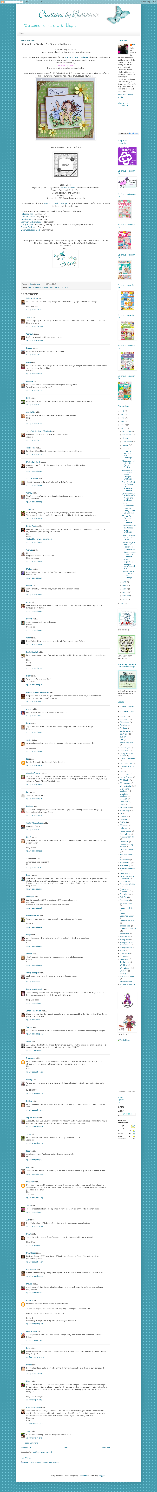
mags (28, 935)
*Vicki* (29, 1042)
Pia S (28, 1168)
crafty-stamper (32, 973)
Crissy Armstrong (127, 767)
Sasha (28, 510)
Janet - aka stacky (33, 1011)
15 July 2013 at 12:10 (34, 471)
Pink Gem (124, 897)
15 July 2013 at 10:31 (34, 374)
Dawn (28, 1234)
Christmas (124, 751)
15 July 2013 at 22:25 (34, 946)
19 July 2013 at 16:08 (34, 1324)
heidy (28, 676)
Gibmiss (29, 550)
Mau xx (29, 1284)
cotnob (29, 954)
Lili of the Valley (126, 850)
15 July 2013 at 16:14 (34, 668)
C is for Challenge (29, 227)
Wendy (29, 493)
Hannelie (29, 382)
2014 (122, 425)
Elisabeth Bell (125, 808)
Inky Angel (30, 1058)
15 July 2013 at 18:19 (34, 751)
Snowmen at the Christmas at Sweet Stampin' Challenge (129, 475)
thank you (124, 959)
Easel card (124, 802)
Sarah (28, 1431)
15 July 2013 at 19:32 (34, 830)
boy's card (124, 734)
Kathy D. (29, 1301)
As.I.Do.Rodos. (32, 479)
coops (28, 740)
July (124, 449)
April (125, 589)
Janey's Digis (125, 834)
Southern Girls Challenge (32, 222)
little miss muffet (127, 855)
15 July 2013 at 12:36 (34, 519)
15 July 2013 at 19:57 (34, 868)
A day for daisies (127, 707)
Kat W (28, 837)
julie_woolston (32, 298)
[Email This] (46, 284)
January (126, 599)
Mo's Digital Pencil (46, 287)
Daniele (29, 586)
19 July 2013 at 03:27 (34, 1262)
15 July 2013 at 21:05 (34, 889)
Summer (123, 956)
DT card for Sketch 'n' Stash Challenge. (127, 519)
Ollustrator (83, 1476)
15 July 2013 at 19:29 (34, 815)
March (125, 592)
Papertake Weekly (127, 884)
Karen (28, 1381)
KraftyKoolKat (32, 652)
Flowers (123, 816)
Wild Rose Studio (127, 977)
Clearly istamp (27, 219)
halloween (124, 828)
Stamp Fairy (125, 940)
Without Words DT (127, 985)
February (126, 596)
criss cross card (126, 764)
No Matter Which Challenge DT (127, 878)
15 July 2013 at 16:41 (34, 685)
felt (121, 814)
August (126, 445)
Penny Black (125, 894)
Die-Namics (124, 780)
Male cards (124, 860)
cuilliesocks (30, 448)
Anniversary (125, 719)
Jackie (28, 1134)
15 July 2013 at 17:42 (34, 732)
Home (22, 33)
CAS (121, 740)
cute (122, 771)
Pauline (29, 1101)
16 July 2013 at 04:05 (34, 1093)
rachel (28, 602)
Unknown (30, 1182)
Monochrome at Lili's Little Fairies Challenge (128, 464)
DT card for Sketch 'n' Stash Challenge (127, 455)
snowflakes (124, 934)
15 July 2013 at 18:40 (34, 785)
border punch (125, 731)
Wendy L (29, 334)
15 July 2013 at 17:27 (34, 716)
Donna (29, 1365)
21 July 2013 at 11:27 (34, 1374)
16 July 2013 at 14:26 (34, 1160)
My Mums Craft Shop (65, 65)
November (127, 435)
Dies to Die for (126, 786)
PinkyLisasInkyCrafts (34, 989)
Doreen (29, 348)
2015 (122, 421)
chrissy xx (30, 897)
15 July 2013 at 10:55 (34, 424)
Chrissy (29, 1080)
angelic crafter (32, 1118)
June (125, 582)
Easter (122, 805)
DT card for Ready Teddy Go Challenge (128, 511)
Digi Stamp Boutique (124, 790)
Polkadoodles (27, 214)
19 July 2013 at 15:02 (34, 1293)
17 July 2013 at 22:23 (34, 1212)
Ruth (28, 398)
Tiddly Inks (124, 962)
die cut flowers (33, 287)
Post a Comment (31, 1443)
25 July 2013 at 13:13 (34, 1438)
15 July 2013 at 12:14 (34, 485)
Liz (27, 759)
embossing (124, 811)
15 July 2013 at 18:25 (34, 766)
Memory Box (125, 863)
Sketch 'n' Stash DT (61, 287)
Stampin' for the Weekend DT (126, 944)
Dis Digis (123, 799)
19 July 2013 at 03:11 (34, 1245)
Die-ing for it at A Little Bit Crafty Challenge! (128, 575)
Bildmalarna (124, 722)
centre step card (126, 743)
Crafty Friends (27, 225)
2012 (122, 604)
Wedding (123, 965)
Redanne (29, 806)
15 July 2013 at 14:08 (34, 611)
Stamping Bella (126, 948)
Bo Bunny (124, 728)
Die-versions (125, 783)
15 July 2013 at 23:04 (34, 1034)
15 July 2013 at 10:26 (34, 355)
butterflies (124, 737)
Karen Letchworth (33, 1408)
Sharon (29, 317)
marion (29, 709)
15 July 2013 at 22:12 (34, 927)
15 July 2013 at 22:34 (34, 965)
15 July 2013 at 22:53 (34, 1020)
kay (27, 792)
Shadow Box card (127, 921)
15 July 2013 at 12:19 (34, 502)
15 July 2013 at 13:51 (34, 595)
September (127, 442)
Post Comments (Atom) (42, 1452)
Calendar (128, 1092)
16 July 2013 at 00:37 (34, 1051)
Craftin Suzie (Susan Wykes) (37, 693)
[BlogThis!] (48, 284)
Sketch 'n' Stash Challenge (76, 57)
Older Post (105, 1448)
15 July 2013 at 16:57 (34, 701)
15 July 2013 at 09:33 (34, 326)
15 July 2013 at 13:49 (34, 578)
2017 (122, 414)
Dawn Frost (31, 1253)
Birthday (123, 725)
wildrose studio (126, 982)
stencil (122, 951)
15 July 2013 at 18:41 (34, 799)
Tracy (28, 1206)
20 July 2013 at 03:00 (35, 1357)
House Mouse (125, 831)
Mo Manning (125, 866)
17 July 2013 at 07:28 (34, 1198)
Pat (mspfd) (31, 1270)
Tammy (29, 1027)
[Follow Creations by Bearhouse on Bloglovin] (128, 135)
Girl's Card (124, 825)
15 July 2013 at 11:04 (34, 454)
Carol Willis (30, 412)
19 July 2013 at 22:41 (34, 1341)
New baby (124, 874)
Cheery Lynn (125, 748)
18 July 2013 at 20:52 (34, 1226)
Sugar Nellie (125, 953)
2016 (122, 418)
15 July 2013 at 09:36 (34, 341)
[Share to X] (50, 284)
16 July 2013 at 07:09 (34, 1143)
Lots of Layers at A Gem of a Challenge (129, 554)
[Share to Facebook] (53, 284)
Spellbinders (125, 937)
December (127, 431)
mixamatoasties (32, 916)
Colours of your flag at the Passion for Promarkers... (128, 546)
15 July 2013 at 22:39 (34, 1003)
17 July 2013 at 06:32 (34, 1174)
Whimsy (123, 971)
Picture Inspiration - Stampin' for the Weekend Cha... (128, 564)
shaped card (125, 926)
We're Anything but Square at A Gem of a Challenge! (128, 497)
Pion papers (125, 900)
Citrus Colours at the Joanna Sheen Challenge (129, 529)
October (126, 438)
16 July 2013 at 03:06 (34, 1072)
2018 (122, 411)
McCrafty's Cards (33, 462)
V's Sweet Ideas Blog (30, 230)
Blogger (102, 1476)
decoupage (124, 774)
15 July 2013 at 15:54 (34, 644)
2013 (122, 428)
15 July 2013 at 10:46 (34, 390)
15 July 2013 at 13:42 (34, 561)
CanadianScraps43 (33, 773)
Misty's (29, 569)
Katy (28, 1348)
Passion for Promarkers (124, 890)
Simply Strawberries (128, 504)
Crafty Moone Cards (34, 823)
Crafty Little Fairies (127, 759)
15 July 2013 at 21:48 (34, 908)
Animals (123, 716)
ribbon (122, 913)
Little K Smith (31, 1332)
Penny (28, 875)
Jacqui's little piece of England (38, 431)
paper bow (124, 881)
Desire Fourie (31, 526)
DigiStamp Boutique (124, 795)
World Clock (127, 1114)
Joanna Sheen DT (127, 837)
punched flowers (126, 903)
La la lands (124, 842)
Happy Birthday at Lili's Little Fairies (128, 537)
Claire (28, 363)
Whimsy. (123, 974)
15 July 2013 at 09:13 (34, 310)
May (125, 586)
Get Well (123, 822)
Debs (28, 723)
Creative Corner (28, 217)
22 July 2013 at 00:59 (35, 1400)
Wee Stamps (125, 968)
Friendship (124, 819)
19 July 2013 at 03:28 (34, 1276)
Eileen (28, 1151)
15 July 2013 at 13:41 (34, 542)
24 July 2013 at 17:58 (34, 1424)
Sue (133, 45)
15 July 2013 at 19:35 (34, 851)
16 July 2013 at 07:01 (34, 1127)
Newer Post (26, 1448)
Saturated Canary (127, 916)
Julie (28, 1220)
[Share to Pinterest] (55, 284)
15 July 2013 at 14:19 (34, 630)
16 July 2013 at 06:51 (34, 1110)
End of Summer (68, 188)
